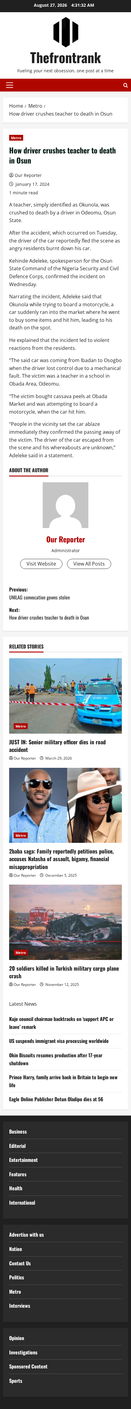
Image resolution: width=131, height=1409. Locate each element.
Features (18, 1174)
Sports (15, 1380)
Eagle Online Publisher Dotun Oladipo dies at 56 (56, 1099)
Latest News (23, 1004)
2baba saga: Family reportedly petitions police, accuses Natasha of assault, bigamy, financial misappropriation (61, 858)
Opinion (16, 1338)
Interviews (19, 1305)
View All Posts (89, 563)
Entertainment (23, 1159)
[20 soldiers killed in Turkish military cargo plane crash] (65, 922)
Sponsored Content (28, 1366)
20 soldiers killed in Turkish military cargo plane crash (64, 972)
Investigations (23, 1352)
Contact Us (20, 1263)
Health (15, 1188)
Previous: (39, 593)
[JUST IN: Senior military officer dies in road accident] (65, 696)
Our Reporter (28, 175)
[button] (9, 85)
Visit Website (41, 563)
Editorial (17, 1145)
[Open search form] (125, 85)
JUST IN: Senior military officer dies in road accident (57, 745)
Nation (15, 1249)
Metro (16, 137)
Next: (49, 613)
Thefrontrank (65, 57)
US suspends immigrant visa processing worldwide (59, 1040)
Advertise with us (26, 1234)
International (22, 1202)
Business (18, 1131)
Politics (16, 1277)
